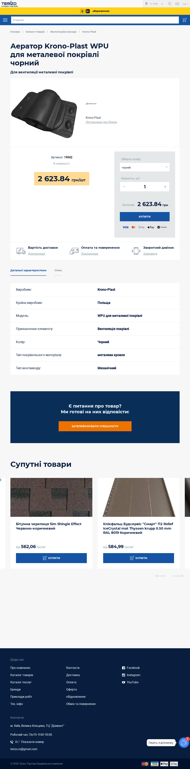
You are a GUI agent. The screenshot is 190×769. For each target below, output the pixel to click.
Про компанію (20, 668)
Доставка (73, 675)
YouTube (132, 682)
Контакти (72, 668)
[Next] (178, 576)
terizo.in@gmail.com (23, 749)
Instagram (133, 675)
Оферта (71, 689)
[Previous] (161, 576)
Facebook (133, 668)
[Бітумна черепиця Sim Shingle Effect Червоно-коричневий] (51, 497)
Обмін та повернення (81, 704)
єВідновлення (76, 696)
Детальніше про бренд (101, 122)
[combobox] (145, 167)
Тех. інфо (16, 704)
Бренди (15, 689)
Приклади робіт (21, 696)
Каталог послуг (21, 682)
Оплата (71, 682)
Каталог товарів (21, 675)
